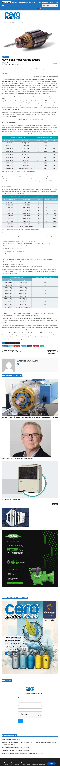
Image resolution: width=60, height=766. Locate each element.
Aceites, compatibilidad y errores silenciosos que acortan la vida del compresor (23, 753)
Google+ (18, 346)
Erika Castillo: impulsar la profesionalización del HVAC (15, 750)
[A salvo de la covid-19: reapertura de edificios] (30, 438)
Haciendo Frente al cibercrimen (49, 352)
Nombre (20, 698)
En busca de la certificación (13, 351)
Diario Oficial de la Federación (23, 79)
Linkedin (24, 346)
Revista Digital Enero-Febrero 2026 (11, 740)
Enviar (20, 721)
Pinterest (36, 346)
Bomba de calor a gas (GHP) (11, 499)
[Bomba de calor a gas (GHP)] (30, 479)
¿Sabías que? (8, 23)
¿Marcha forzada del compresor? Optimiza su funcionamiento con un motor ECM (30, 417)
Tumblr (30, 346)
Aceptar (51, 763)
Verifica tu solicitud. (24, 710)
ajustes (43, 764)
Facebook (5, 346)
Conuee (18, 105)
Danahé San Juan (11, 63)
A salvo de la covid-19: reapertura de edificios (17, 458)
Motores (12, 343)
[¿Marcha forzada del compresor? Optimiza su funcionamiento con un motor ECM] (30, 397)
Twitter (11, 346)
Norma (17, 343)
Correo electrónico (23, 704)
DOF (33, 79)
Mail (42, 346)
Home (3, 23)
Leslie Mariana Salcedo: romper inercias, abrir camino (15, 748)
